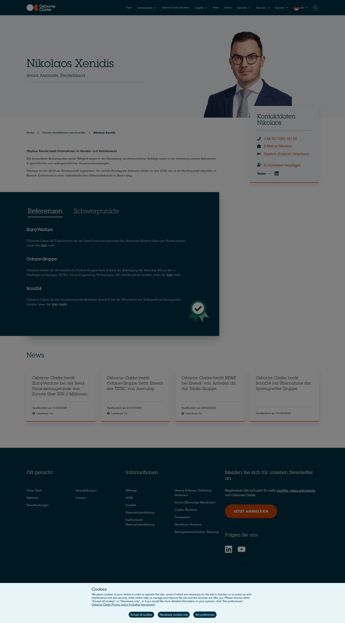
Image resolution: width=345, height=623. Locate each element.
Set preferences (205, 614)
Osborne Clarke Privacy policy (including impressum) (123, 604)
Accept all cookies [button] (141, 614)
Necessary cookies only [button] (174, 614)
